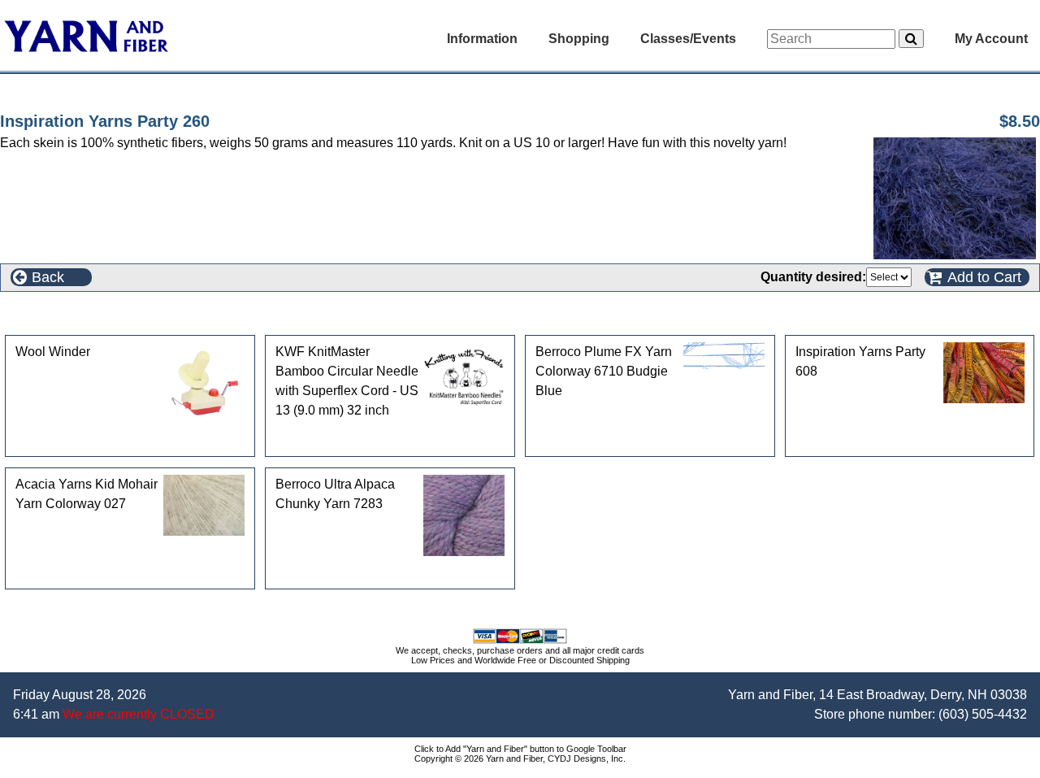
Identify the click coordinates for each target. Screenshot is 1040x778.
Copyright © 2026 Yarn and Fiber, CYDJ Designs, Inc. (520, 758)
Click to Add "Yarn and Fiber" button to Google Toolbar (520, 749)
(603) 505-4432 (982, 714)
